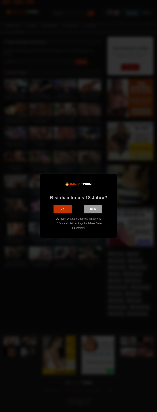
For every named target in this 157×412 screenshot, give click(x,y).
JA (62, 209)
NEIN (93, 209)
